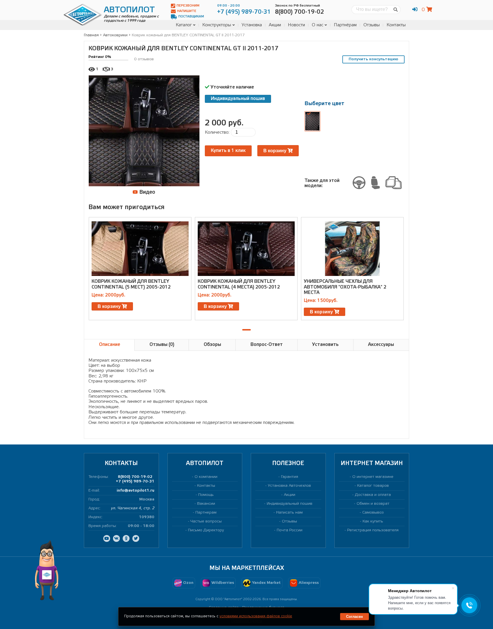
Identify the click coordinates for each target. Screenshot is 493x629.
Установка (252, 25)
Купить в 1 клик (228, 151)
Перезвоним (188, 5)
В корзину (275, 150)
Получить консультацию (373, 59)
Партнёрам (345, 25)
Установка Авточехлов (289, 486)
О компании (206, 477)
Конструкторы (216, 25)
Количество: (217, 132)
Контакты (396, 25)
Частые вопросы (206, 521)
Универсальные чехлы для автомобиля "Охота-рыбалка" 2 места (345, 287)
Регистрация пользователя (373, 530)
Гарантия (289, 477)
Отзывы (371, 25)
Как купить (373, 521)
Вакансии (206, 504)
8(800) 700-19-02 (135, 477)
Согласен (354, 616)
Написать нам (289, 512)
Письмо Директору (206, 530)
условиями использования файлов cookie (255, 616)
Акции (275, 25)
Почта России (289, 530)
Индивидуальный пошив (238, 99)
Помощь (206, 495)
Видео (146, 192)
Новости (296, 25)
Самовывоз (373, 512)
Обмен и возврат (373, 504)
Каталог (184, 25)
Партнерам (206, 512)
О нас (317, 25)
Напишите (186, 11)
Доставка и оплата (373, 495)
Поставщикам (191, 16)
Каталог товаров (373, 486)
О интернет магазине (372, 477)
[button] (246, 329)
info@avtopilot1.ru (135, 490)
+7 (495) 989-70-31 (135, 481)
